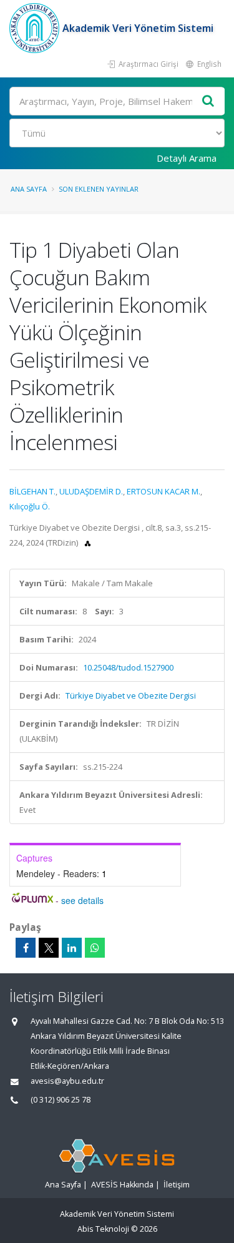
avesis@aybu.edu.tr (67, 1081)
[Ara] (208, 101)
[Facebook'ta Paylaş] (26, 948)
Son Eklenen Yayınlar (99, 189)
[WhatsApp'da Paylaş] (95, 948)
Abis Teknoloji (103, 1229)
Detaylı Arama (187, 158)
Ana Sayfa (29, 189)
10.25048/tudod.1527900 (128, 667)
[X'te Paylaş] (49, 948)
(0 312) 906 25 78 (60, 1099)
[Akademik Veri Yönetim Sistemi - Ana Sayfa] (35, 28)
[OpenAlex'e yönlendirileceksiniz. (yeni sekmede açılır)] (87, 542)
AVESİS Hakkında (122, 1184)
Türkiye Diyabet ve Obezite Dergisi (131, 695)
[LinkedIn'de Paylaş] (72, 948)
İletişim (176, 1184)
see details (82, 900)
